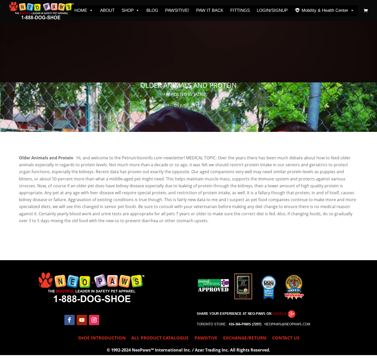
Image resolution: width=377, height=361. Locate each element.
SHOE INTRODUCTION (102, 338)
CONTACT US (285, 338)
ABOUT (107, 10)
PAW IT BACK (209, 10)
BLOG (152, 10)
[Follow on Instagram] (94, 320)
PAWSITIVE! (177, 10)
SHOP (128, 10)
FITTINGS (240, 10)
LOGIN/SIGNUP (272, 10)
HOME (80, 10)
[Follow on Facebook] (69, 320)
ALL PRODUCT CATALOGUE (160, 338)
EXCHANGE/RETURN (244, 338)
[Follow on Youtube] (82, 320)
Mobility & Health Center (325, 10)
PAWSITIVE (205, 338)
